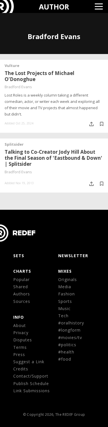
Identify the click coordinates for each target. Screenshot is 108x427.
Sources (21, 301)
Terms (20, 347)
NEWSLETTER (73, 255)
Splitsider (14, 144)
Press (19, 354)
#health (66, 352)
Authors (21, 294)
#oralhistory (71, 323)
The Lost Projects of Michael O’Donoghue (39, 76)
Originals (67, 279)
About (19, 325)
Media (64, 286)
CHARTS (22, 271)
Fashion (66, 294)
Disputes (22, 340)
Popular (21, 279)
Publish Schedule (31, 383)
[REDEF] (10, 6)
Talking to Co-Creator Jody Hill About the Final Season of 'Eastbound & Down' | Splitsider (53, 158)
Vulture (12, 65)
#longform (69, 330)
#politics (67, 344)
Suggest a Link (28, 361)
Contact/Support (30, 376)
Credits (20, 369)
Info (18, 317)
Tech (63, 315)
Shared (20, 286)
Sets (18, 255)
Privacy (21, 332)
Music (64, 308)
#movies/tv (70, 337)
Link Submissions (31, 390)
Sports (65, 301)
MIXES (65, 271)
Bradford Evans (18, 86)
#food (64, 359)
